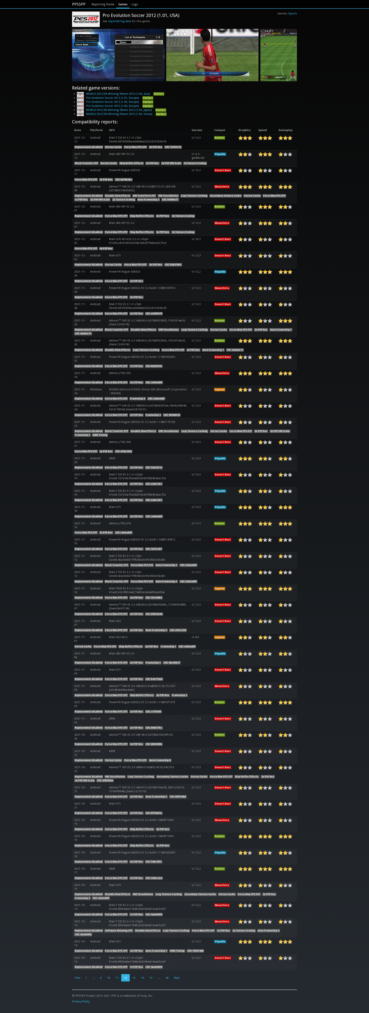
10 (108, 977)
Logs (134, 4)
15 (150, 977)
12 (125, 977)
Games (122, 4)
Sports (292, 13)
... (93, 977)
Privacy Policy (81, 1001)
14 (142, 977)
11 (117, 977)
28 (167, 977)
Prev (77, 977)
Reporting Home (102, 4)
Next (177, 977)
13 (133, 977)
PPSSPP (79, 4)
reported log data (119, 21)
